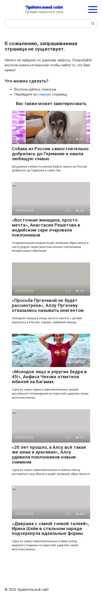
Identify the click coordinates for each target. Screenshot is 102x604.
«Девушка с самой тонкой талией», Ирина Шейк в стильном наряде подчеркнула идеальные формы (50, 528)
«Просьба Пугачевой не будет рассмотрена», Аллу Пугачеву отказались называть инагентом (48, 305)
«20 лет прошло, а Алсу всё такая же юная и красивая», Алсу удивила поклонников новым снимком (49, 455)
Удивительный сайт (44, 7)
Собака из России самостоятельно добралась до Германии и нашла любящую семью (50, 153)
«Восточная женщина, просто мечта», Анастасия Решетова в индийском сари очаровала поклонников (46, 227)
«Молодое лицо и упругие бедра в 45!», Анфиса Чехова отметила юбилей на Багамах (49, 376)
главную (44, 94)
